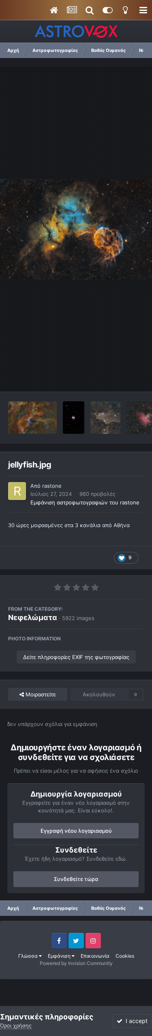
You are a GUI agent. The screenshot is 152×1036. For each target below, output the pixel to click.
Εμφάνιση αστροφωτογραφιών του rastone (84, 502)
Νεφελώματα (32, 617)
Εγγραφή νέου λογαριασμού (76, 830)
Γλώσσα (28, 956)
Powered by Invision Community (76, 963)
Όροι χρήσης (16, 1025)
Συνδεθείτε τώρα (76, 879)
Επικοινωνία (95, 956)
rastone (52, 485)
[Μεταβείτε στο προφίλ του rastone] (17, 491)
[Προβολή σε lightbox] (76, 229)
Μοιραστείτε (40, 694)
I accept (135, 1020)
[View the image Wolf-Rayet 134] (32, 417)
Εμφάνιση (60, 956)
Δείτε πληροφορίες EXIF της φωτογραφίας (76, 657)
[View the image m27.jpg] (73, 417)
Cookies (125, 956)
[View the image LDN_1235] (105, 417)
